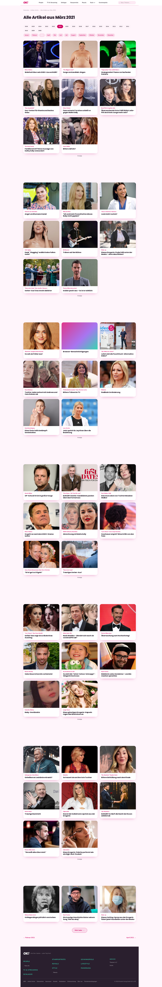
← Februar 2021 (29, 938)
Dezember (110, 35)
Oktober (91, 35)
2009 (33, 30)
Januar (27, 35)
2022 (53, 26)
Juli (66, 35)
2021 (60, 26)
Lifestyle (85, 964)
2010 (26, 30)
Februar (34, 35)
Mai (55, 35)
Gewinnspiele (103, 2)
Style (91, 2)
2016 (93, 26)
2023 (46, 26)
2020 (66, 26)
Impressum (48, 981)
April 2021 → (131, 938)
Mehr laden (79, 930)
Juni (61, 35)
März (42, 35)
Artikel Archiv (31, 981)
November (101, 35)
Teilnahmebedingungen (90, 981)
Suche (111, 965)
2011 (127, 26)
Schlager (64, 2)
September (82, 35)
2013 (114, 26)
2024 (39, 26)
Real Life (27, 966)
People (41, 2)
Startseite (26, 10)
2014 (107, 26)
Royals (84, 2)
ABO (24, 981)
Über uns (80, 981)
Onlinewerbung (71, 981)
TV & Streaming (52, 2)
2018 (80, 26)
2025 (33, 26)
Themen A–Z (113, 962)
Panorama (86, 968)
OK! (25, 2)
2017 (87, 26)
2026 (26, 26)
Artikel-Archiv (34, 10)
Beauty (55, 972)
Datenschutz (40, 981)
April (48, 35)
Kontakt (55, 981)
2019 (73, 26)
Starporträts (74, 2)
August (73, 35)
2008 (39, 30)
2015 (100, 26)
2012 (120, 26)
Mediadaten (62, 981)
